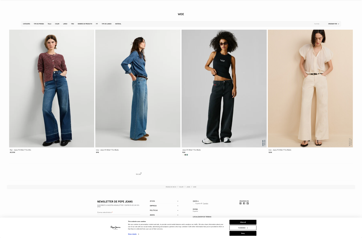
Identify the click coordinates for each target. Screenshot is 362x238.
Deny (243, 233)
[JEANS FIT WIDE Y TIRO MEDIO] (183, 155)
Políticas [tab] (154, 210)
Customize (241, 228)
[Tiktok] (248, 203)
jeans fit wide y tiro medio (191, 150)
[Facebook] (244, 203)
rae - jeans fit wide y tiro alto (20, 150)
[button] (333, 24)
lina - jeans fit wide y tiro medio (107, 150)
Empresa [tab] (153, 206)
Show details (132, 234)
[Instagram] (240, 203)
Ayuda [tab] (152, 201)
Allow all (243, 222)
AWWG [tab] (152, 215)
